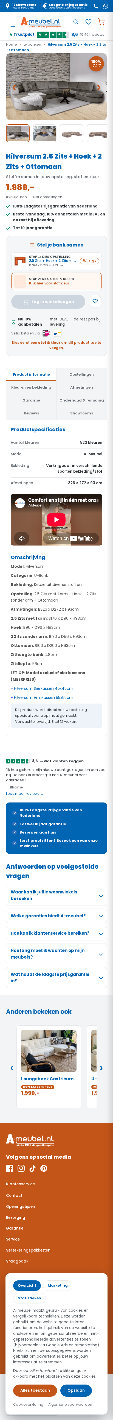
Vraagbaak (17, 1261)
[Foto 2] (44, 133)
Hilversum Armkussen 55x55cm (43, 697)
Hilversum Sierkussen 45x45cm (43, 688)
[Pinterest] (43, 1168)
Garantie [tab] (31, 400)
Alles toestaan (35, 1390)
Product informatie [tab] (31, 374)
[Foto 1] (18, 133)
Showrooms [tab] (81, 413)
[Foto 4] (98, 133)
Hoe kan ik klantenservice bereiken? (50, 933)
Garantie (14, 1228)
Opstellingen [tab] (81, 374)
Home (11, 44)
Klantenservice (20, 1184)
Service (13, 1239)
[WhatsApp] (105, 6)
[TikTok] (32, 1168)
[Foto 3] (71, 133)
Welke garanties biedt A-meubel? (48, 916)
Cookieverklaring (28, 1404)
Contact (14, 1195)
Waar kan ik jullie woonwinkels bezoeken (44, 895)
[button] (56, 86)
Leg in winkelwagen (53, 302)
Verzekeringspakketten (28, 1250)
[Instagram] (21, 1168)
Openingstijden (20, 1206)
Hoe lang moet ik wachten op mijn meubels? (47, 954)
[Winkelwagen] (101, 22)
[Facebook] (9, 1168)
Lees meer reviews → (25, 793)
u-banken (32, 44)
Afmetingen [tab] (81, 387)
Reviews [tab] (31, 413)
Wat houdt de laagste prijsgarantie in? (50, 977)
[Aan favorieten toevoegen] (95, 301)
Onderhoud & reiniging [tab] (82, 400)
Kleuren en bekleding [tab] (31, 387)
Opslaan (76, 1390)
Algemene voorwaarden (70, 1404)
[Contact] (96, 6)
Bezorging (15, 1217)
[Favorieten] (88, 22)
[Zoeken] (76, 22)
